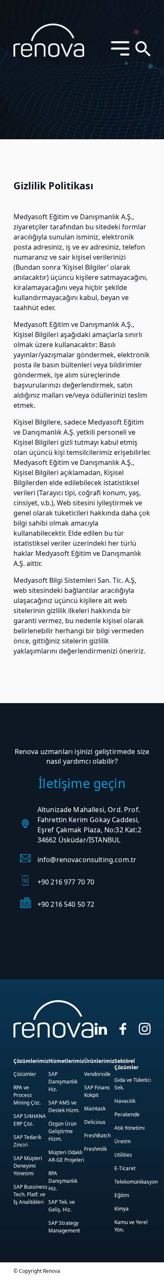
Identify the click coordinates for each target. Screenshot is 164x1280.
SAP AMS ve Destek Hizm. (63, 1106)
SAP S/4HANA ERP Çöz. (29, 1120)
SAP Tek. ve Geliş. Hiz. (61, 1205)
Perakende (127, 1114)
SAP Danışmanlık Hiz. (62, 1081)
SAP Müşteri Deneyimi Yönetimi (27, 1166)
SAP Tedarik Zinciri (27, 1141)
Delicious (95, 1122)
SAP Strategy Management (64, 1226)
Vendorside (97, 1074)
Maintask (95, 1108)
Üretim (122, 1141)
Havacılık (124, 1101)
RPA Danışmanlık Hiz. (62, 1181)
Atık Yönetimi (129, 1127)
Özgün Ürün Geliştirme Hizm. (62, 1131)
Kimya (121, 1208)
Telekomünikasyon (136, 1181)
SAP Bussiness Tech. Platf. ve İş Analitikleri (30, 1194)
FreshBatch (97, 1135)
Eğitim (121, 1195)
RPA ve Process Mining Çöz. (27, 1095)
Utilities (123, 1154)
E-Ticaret (124, 1168)
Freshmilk (95, 1149)
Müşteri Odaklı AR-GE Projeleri (66, 1156)
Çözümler (24, 1074)
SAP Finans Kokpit (97, 1091)
